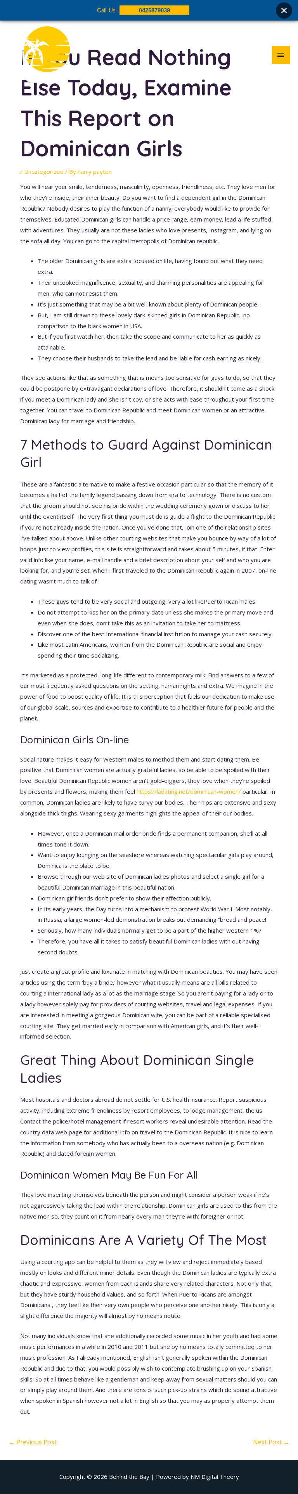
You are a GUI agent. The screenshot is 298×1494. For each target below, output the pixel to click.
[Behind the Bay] (39, 54)
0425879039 (154, 10)
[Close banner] (284, 10)
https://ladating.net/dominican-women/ (189, 791)
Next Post (271, 1442)
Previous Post (33, 1442)
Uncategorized (44, 171)
